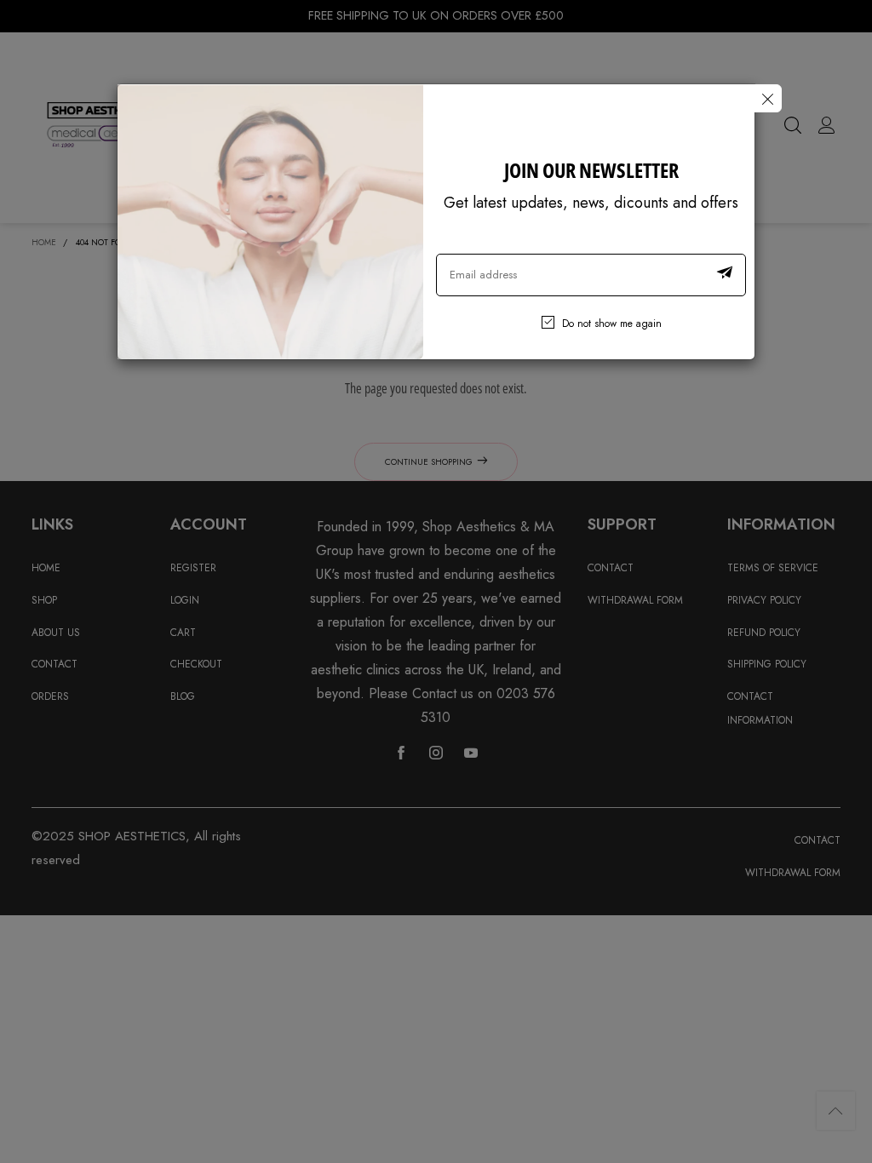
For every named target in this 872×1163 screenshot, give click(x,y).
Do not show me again (612, 323)
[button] (724, 275)
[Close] (768, 98)
